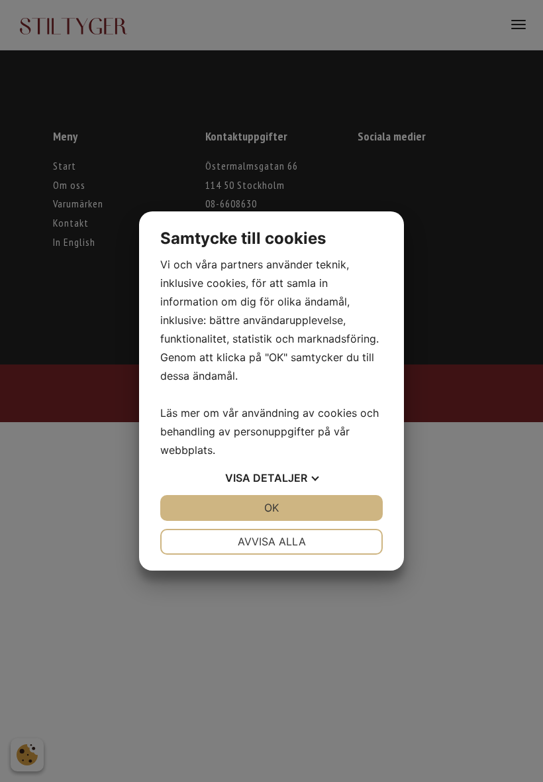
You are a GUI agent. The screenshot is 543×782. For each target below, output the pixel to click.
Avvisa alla (272, 541)
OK (271, 507)
